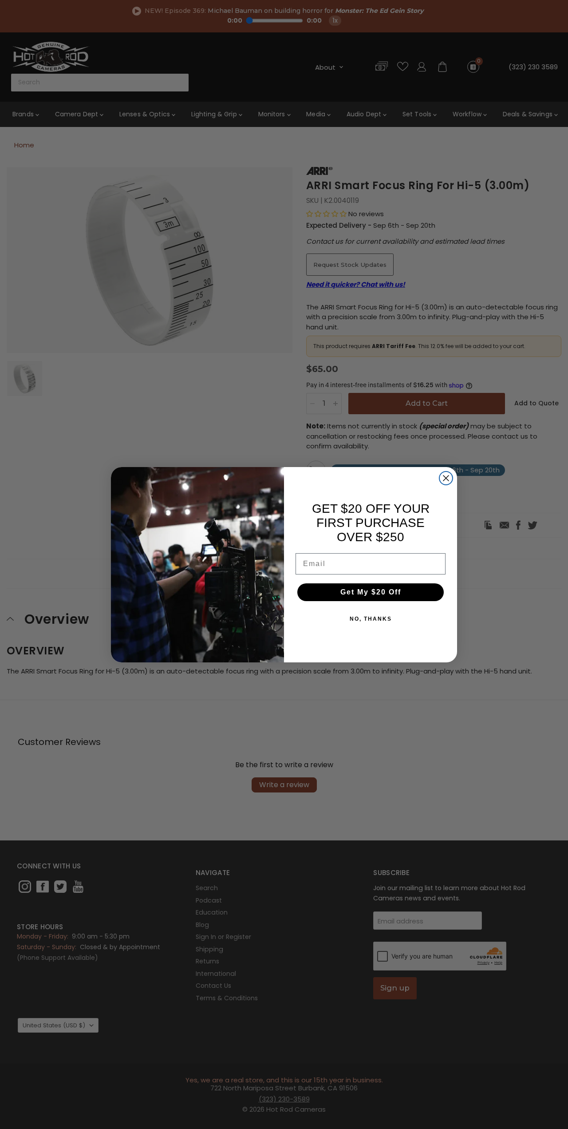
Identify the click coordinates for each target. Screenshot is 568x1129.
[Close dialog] (446, 478)
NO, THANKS (371, 619)
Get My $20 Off (370, 592)
